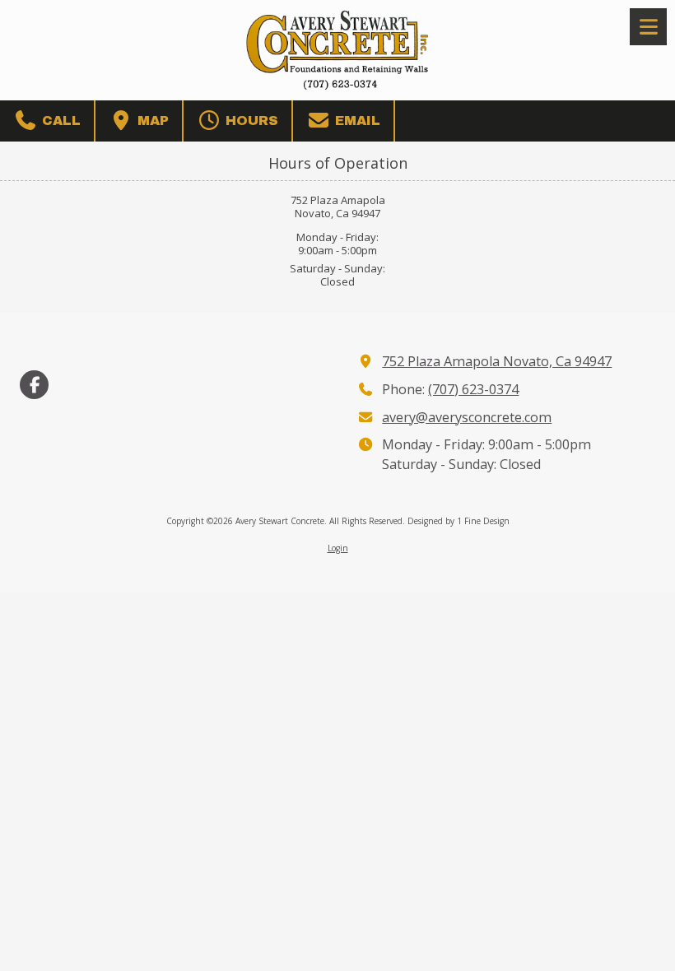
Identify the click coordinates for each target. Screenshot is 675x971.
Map (151, 121)
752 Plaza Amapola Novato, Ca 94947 (497, 361)
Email (355, 121)
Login (338, 548)
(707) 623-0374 (473, 389)
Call (59, 121)
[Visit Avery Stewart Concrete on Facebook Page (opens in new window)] (34, 384)
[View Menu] (648, 26)
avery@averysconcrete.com (467, 417)
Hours (249, 121)
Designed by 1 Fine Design (458, 521)
